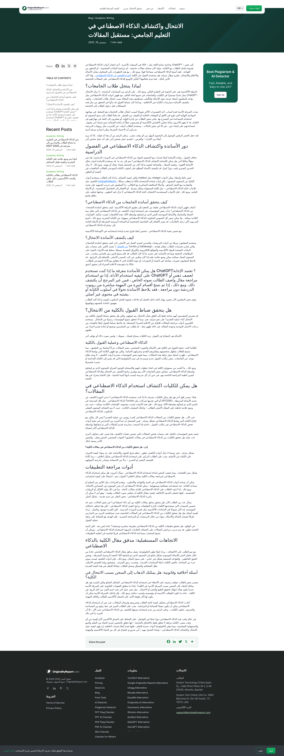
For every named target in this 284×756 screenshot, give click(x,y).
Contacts (100, 678)
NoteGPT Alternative (139, 722)
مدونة (182, 8)
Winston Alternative (138, 712)
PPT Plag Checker (104, 712)
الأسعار (160, 8)
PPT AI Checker (103, 717)
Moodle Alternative (138, 692)
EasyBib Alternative (138, 697)
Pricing (99, 682)
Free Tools (100, 697)
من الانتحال (122, 246)
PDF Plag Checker (104, 722)
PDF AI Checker (103, 726)
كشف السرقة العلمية (109, 8)
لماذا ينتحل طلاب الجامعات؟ (59, 85)
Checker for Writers (105, 736)
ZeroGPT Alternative (139, 726)
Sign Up (220, 94)
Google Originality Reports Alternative (148, 682)
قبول (271, 750)
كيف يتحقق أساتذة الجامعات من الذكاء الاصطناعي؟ (61, 98)
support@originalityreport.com (193, 712)
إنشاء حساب (254, 8)
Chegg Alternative (137, 687)
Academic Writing (104, 18)
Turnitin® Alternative (139, 678)
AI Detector (101, 702)
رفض (260, 750)
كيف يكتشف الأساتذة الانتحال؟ (60, 104)
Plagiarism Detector (105, 707)
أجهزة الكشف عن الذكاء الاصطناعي (113, 75)
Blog (90, 18)
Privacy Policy (54, 708)
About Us (100, 687)
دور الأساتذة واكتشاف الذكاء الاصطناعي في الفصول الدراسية (61, 91)
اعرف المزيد (9, 750)
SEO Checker (102, 731)
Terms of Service (55, 702)
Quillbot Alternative (138, 717)
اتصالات (171, 8)
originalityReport (107, 181)
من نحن (149, 8)
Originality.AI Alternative (141, 702)
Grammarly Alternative (140, 707)
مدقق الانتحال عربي (132, 8)
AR (239, 8)
